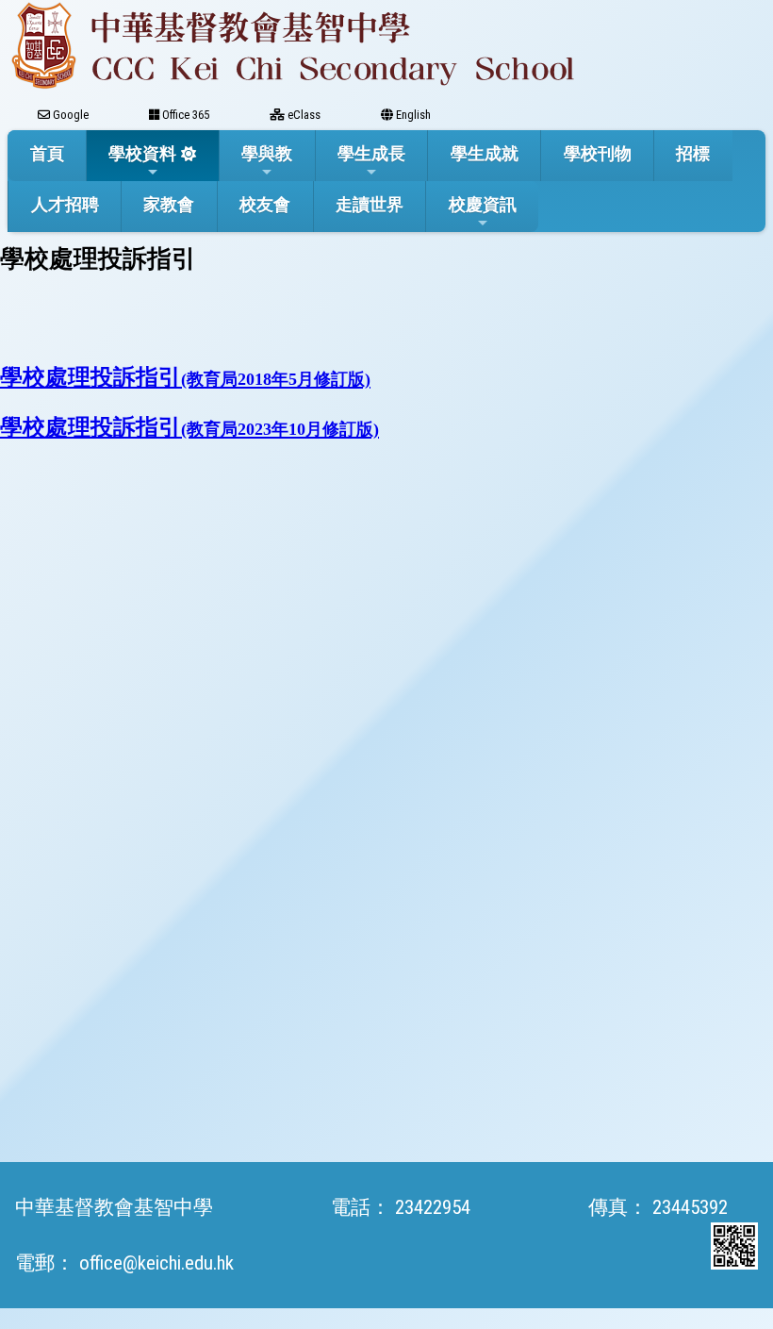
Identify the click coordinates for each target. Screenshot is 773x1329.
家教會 (168, 204)
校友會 (264, 204)
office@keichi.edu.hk (156, 1263)
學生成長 (371, 153)
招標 (693, 153)
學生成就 (484, 153)
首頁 (47, 153)
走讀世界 (369, 204)
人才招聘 (65, 204)
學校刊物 (598, 153)
